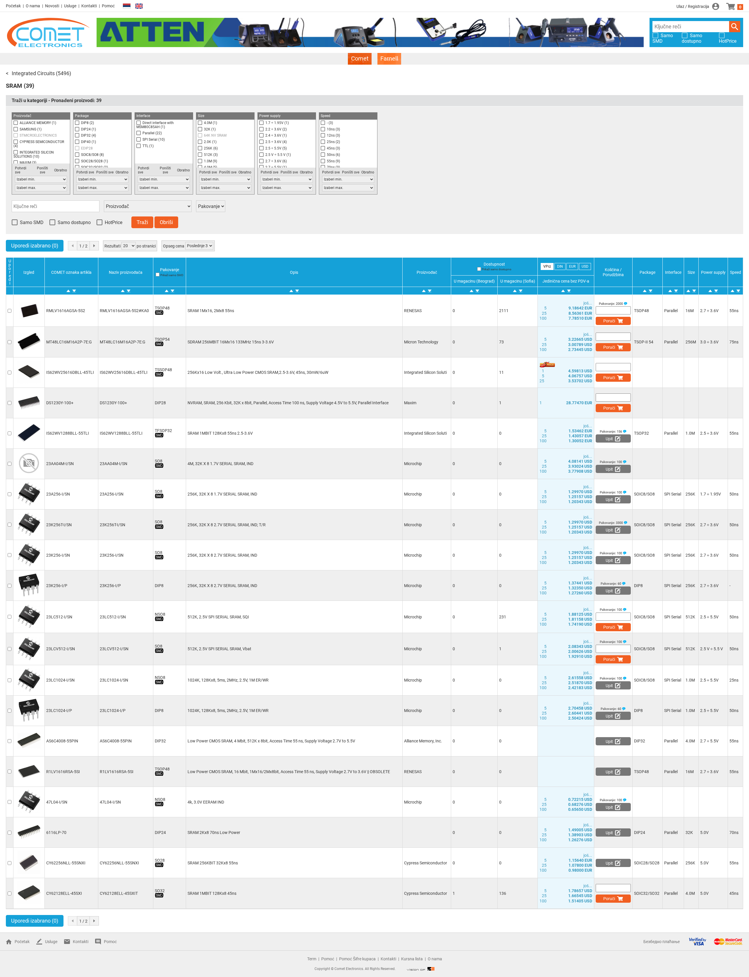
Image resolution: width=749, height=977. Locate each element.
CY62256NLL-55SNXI (65, 863)
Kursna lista (412, 959)
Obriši (166, 222)
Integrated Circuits (33, 73)
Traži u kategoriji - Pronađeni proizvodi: (57, 100)
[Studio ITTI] (420, 969)
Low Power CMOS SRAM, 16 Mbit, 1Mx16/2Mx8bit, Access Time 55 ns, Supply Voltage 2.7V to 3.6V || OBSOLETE (289, 771)
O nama (33, 6)
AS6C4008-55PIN (62, 741)
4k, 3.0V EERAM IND (206, 802)
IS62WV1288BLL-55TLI (67, 433)
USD (585, 266)
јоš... (587, 303)
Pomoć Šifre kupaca (357, 959)
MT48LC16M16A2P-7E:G (69, 342)
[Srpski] (127, 6)
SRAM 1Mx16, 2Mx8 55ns (211, 310)
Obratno (60, 170)
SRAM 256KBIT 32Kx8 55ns (213, 863)
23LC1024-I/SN (60, 680)
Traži (734, 26)
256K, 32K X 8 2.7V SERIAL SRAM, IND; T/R (227, 524)
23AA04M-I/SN (60, 463)
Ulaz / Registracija (692, 6)
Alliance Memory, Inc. (423, 741)
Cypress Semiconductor (425, 863)
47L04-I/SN (56, 802)
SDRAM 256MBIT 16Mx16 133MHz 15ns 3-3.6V (231, 342)
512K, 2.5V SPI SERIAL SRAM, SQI (218, 617)
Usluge (70, 6)
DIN (560, 266)
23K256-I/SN (58, 555)
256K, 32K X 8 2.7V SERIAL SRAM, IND (222, 555)
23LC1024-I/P (59, 710)
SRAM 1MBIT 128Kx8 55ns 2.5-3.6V (220, 433)
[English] (139, 6)
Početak (13, 6)
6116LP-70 (56, 832)
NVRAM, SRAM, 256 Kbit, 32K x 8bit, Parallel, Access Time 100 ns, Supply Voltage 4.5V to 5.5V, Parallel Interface (288, 402)
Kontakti (89, 6)
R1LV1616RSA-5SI (63, 771)
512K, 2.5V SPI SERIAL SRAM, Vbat (219, 648)
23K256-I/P (56, 585)
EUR (572, 266)
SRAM (14, 85)
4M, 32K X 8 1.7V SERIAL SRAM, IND (220, 463)
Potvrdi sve (20, 170)
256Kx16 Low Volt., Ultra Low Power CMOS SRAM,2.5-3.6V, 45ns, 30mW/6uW (258, 372)
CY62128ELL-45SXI (64, 893)
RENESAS (413, 310)
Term (311, 959)
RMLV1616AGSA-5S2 (65, 310)
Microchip (413, 463)
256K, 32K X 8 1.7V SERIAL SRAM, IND (222, 494)
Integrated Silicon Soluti (425, 372)
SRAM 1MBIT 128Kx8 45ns (212, 893)
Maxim (410, 402)
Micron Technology (421, 342)
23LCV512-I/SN (60, 648)
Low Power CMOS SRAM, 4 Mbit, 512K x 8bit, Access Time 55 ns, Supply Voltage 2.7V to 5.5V (271, 741)
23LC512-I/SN (59, 617)
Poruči (609, 321)
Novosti (52, 6)
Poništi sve (42, 170)
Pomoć (108, 6)
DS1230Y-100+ (59, 402)
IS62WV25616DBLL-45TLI (70, 372)
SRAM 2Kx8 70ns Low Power (214, 832)
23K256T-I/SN (59, 524)
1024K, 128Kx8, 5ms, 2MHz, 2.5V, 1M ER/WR (228, 680)
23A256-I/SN (58, 494)
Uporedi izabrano (34, 245)
